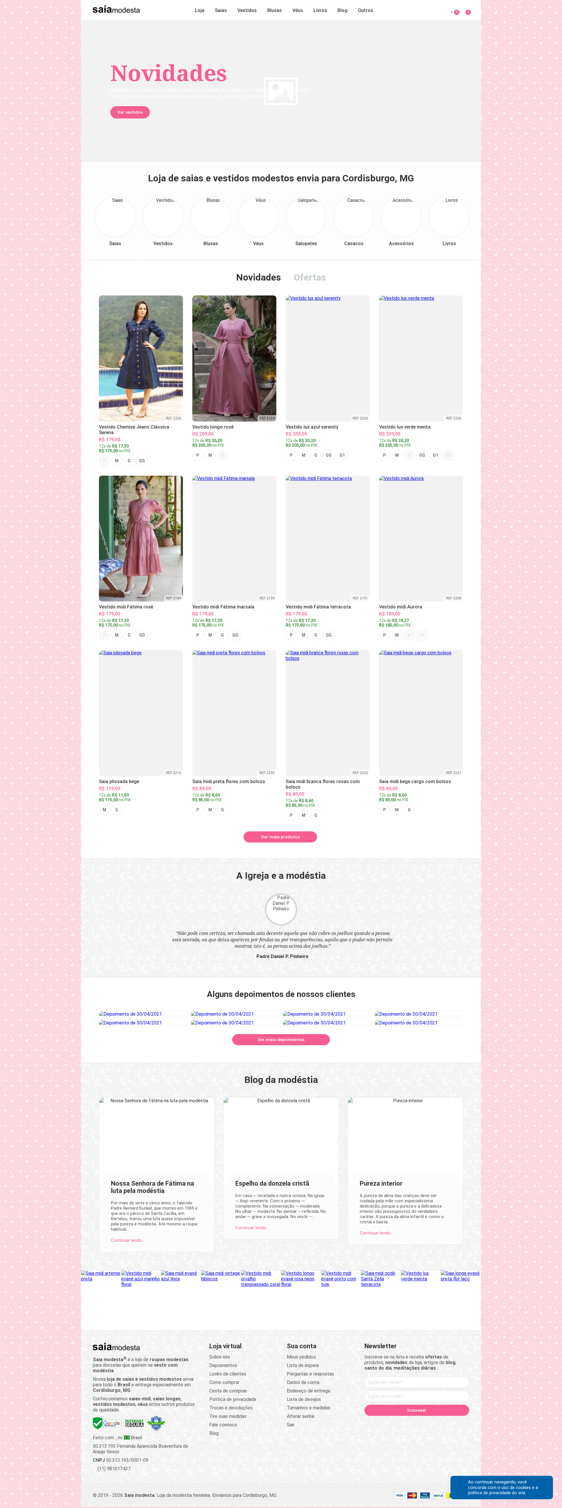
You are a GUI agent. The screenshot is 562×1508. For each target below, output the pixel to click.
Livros (320, 10)
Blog (342, 10)
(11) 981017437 (113, 1468)
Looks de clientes (227, 1374)
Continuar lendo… (127, 1240)
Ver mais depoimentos (281, 1039)
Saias (221, 10)
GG (142, 460)
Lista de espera (303, 1365)
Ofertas (310, 277)
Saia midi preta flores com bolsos (228, 781)
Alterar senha (300, 1416)
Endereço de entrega (308, 1391)
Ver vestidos (130, 112)
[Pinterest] (417, 1423)
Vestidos (247, 10)
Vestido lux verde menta (405, 427)
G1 (342, 455)
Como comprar (224, 1382)
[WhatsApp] (439, 1423)
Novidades (258, 277)
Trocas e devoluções (231, 1408)
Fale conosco (223, 1425)
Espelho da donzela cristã (272, 1183)
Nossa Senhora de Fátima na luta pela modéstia (152, 1187)
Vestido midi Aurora (400, 607)
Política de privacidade (232, 1399)
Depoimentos (223, 1365)
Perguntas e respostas (310, 1374)
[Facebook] (383, 1423)
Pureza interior (381, 1183)
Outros (365, 10)
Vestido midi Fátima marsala (223, 607)
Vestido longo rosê (213, 427)
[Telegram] (450, 1423)
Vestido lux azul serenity (312, 427)
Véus (297, 10)
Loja (199, 10)
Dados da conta (303, 1382)
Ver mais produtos (280, 837)
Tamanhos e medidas (308, 1408)
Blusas (274, 10)
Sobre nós (219, 1357)
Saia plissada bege (119, 781)
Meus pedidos (301, 1357)
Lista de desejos (304, 1399)
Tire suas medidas (227, 1416)
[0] (464, 9)
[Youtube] (428, 1423)
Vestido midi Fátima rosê (126, 607)
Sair (290, 1425)
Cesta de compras (228, 1391)
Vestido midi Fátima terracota (318, 607)
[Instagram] (406, 1423)
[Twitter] (395, 1423)
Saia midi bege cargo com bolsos (415, 781)
